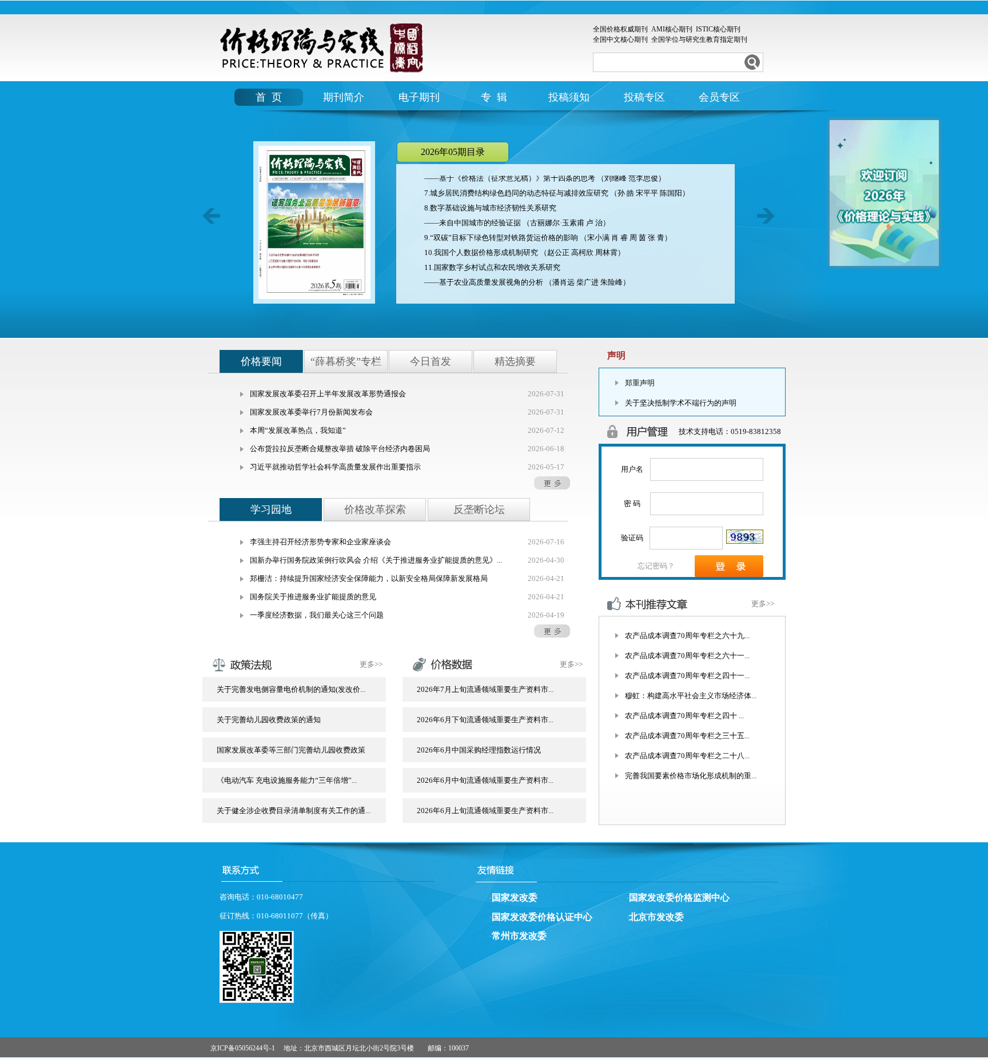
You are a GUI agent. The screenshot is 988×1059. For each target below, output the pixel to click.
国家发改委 (514, 897)
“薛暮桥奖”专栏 (345, 361)
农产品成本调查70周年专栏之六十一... (687, 655)
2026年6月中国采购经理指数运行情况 (479, 750)
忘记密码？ (656, 566)
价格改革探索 (375, 509)
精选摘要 (515, 361)
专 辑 (494, 97)
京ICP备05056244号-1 (242, 1048)
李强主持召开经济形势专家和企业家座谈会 (320, 542)
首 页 (269, 97)
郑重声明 (640, 383)
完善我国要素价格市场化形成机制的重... (690, 775)
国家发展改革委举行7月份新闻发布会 (311, 412)
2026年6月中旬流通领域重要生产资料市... (485, 780)
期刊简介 (343, 97)
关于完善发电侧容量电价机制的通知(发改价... (291, 689)
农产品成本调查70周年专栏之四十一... (687, 675)
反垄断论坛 (479, 509)
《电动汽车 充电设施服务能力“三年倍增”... (287, 780)
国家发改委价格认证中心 (542, 917)
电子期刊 (419, 97)
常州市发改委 (519, 936)
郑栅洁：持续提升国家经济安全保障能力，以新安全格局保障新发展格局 (369, 578)
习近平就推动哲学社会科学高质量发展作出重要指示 (335, 467)
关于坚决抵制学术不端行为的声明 (680, 403)
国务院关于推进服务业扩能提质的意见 (313, 596)
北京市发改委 (656, 917)
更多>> (371, 664)
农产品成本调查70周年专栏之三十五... (687, 735)
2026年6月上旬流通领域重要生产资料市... (485, 810)
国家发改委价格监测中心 (679, 897)
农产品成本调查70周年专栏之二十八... (687, 755)
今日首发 (430, 361)
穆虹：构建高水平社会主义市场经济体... (690, 695)
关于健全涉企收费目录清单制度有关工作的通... (293, 810)
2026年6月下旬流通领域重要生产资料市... (485, 719)
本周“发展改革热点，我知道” (298, 430)
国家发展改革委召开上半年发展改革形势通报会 (328, 393)
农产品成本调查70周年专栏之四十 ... (684, 715)
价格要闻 (261, 361)
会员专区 (719, 97)
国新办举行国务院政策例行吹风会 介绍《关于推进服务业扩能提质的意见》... (376, 560)
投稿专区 (644, 97)
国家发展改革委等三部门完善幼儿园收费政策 (291, 750)
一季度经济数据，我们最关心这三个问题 (317, 615)
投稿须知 (568, 97)
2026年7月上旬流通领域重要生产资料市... (485, 689)
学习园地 (271, 509)
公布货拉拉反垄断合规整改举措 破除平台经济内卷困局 (340, 448)
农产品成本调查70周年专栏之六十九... (687, 635)
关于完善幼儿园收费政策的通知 (269, 719)
